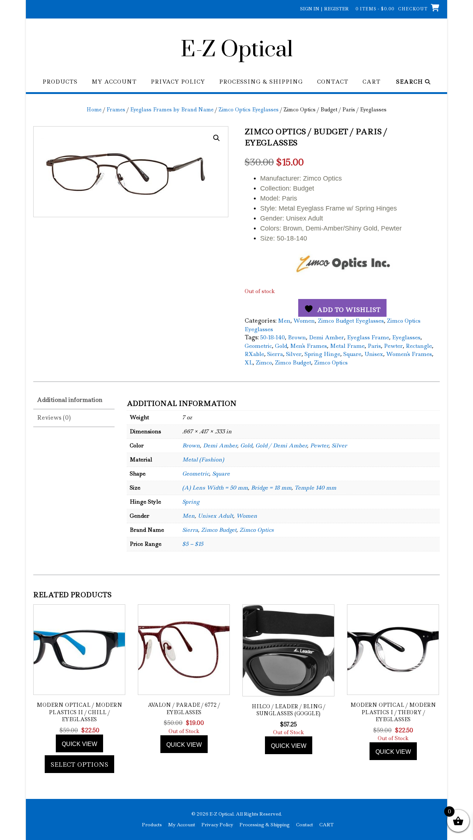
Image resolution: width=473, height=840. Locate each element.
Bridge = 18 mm (271, 487)
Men (284, 321)
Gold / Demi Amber (281, 445)
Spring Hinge (322, 354)
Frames (115, 109)
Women (304, 321)
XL (249, 362)
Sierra (275, 354)
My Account (114, 81)
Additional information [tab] (69, 400)
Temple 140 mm (315, 487)
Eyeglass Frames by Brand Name (172, 109)
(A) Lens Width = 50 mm (215, 487)
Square (352, 354)
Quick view (79, 744)
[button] (216, 138)
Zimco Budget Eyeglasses (351, 321)
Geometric (258, 346)
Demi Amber (326, 337)
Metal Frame (347, 346)
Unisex (373, 354)
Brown (297, 337)
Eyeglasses (406, 337)
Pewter (393, 346)
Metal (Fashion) (203, 459)
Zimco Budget (293, 362)
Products (60, 81)
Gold (281, 346)
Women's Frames (409, 354)
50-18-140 (272, 337)
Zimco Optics (331, 362)
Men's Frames (308, 346)
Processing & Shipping (261, 81)
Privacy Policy (178, 81)
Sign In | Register (324, 9)
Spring (190, 501)
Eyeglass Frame (368, 337)
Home (94, 109)
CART (372, 81)
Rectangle (419, 346)
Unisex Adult (215, 516)
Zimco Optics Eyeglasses (248, 109)
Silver (294, 354)
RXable (254, 354)
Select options (79, 764)
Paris (374, 346)
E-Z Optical (237, 50)
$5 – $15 (192, 544)
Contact (332, 81)
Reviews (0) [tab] (54, 417)
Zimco (264, 362)
